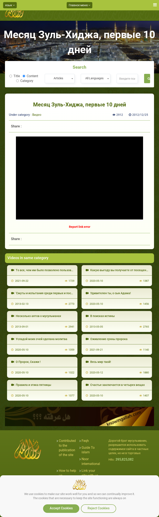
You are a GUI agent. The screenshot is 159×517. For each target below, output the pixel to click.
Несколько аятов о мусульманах (38, 316)
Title (16, 76)
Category (26, 81)
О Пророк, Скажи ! (28, 361)
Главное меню (78, 5)
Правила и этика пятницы (33, 385)
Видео (36, 115)
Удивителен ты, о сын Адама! (110, 293)
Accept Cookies (61, 508)
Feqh (85, 441)
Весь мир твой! (100, 361)
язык (9, 5)
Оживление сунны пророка (109, 339)
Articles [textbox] (58, 78)
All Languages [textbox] (94, 78)
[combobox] (59, 78)
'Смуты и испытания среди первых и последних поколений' (56, 293)
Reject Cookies (99, 508)
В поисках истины (102, 316)
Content (32, 76)
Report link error (79, 226)
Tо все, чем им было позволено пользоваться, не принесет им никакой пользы (70, 270)
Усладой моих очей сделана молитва (41, 339)
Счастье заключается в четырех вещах (117, 385)
